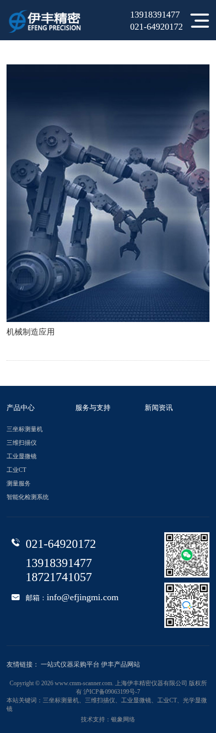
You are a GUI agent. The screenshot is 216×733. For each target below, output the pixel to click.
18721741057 (59, 578)
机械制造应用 (31, 332)
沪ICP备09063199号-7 (111, 692)
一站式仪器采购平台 (70, 664)
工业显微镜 (22, 456)
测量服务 (19, 483)
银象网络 (123, 719)
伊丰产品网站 (120, 664)
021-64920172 (156, 27)
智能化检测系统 (28, 497)
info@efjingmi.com (83, 598)
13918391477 (155, 15)
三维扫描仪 (22, 443)
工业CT (16, 470)
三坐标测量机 (25, 429)
